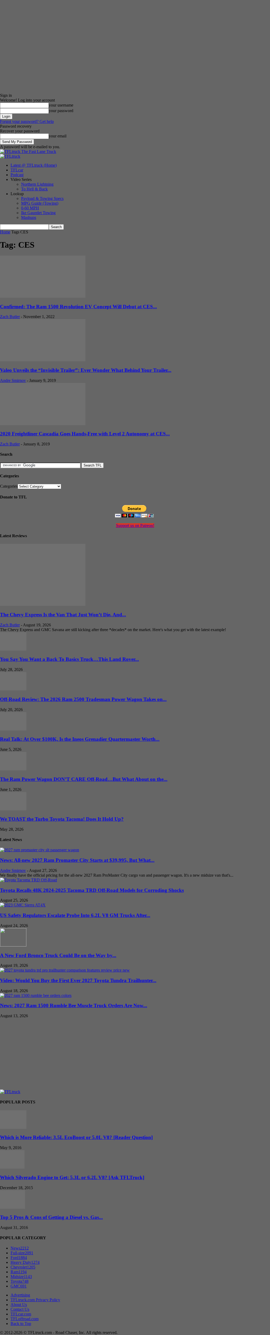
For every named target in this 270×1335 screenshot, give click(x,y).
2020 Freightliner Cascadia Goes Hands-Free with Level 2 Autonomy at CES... (85, 433)
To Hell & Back (34, 189)
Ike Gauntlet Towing (38, 212)
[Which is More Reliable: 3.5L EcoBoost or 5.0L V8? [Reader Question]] (13, 1127)
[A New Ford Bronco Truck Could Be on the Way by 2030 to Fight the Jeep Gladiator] (13, 945)
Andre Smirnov (13, 380)
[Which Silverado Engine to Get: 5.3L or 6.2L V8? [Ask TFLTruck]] (12, 1167)
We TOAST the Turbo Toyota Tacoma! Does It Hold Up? (62, 819)
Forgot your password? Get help (27, 121)
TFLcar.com (21, 1314)
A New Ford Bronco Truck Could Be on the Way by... (58, 955)
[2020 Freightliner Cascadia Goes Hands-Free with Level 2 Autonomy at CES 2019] (42, 423)
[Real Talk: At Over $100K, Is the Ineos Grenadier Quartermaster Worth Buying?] (13, 729)
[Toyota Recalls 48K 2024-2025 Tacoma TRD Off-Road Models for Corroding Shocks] (28, 880)
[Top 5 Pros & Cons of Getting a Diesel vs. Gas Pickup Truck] (12, 1207)
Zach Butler (10, 316)
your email (57, 136)
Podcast (17, 174)
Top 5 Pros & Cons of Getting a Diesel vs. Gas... (51, 1217)
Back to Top (21, 1323)
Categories (9, 486)
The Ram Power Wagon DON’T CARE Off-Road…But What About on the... (83, 779)
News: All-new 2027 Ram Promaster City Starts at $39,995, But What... (77, 860)
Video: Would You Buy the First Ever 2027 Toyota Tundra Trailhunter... (78, 980)
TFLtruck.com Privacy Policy (35, 1300)
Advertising (20, 1295)
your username (61, 105)
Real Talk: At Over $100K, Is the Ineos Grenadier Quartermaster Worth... (80, 739)
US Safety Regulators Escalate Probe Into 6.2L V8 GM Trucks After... (75, 915)
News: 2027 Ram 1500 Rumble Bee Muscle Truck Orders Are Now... (73, 1005)
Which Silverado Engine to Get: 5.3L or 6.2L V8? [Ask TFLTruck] (72, 1177)
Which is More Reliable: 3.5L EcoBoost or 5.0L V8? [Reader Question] (76, 1137)
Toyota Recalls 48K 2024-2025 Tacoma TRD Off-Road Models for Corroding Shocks (92, 890)
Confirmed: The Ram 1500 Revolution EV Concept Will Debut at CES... (78, 306)
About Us (19, 1304)
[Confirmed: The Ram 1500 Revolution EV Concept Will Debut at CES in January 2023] (42, 296)
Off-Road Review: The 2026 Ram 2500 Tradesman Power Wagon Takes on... (83, 699)
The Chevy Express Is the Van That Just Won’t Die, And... (63, 614)
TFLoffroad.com (24, 1319)
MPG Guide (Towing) (39, 203)
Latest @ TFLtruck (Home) (34, 165)
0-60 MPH (30, 208)
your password (61, 110)
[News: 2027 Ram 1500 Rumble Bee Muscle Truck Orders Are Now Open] (35, 995)
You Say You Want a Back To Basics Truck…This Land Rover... (69, 659)
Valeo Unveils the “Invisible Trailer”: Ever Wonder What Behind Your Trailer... (85, 370)
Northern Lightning (37, 184)
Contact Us (20, 1309)
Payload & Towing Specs (42, 198)
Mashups (28, 217)
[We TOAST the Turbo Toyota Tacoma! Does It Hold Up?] (13, 809)
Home (5, 232)
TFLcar (17, 170)
